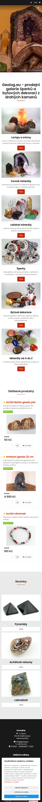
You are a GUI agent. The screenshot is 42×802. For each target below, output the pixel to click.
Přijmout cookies (21, 796)
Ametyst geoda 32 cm (20, 456)
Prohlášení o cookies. (11, 782)
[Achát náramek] (21, 535)
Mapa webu (33, 801)
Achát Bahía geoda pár (21, 402)
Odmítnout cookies (21, 792)
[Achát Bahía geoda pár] (21, 424)
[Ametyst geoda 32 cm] (21, 481)
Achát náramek (16, 513)
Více (21, 148)
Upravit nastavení (21, 788)
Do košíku (27, 446)
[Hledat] (31, 3)
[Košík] (39, 2)
